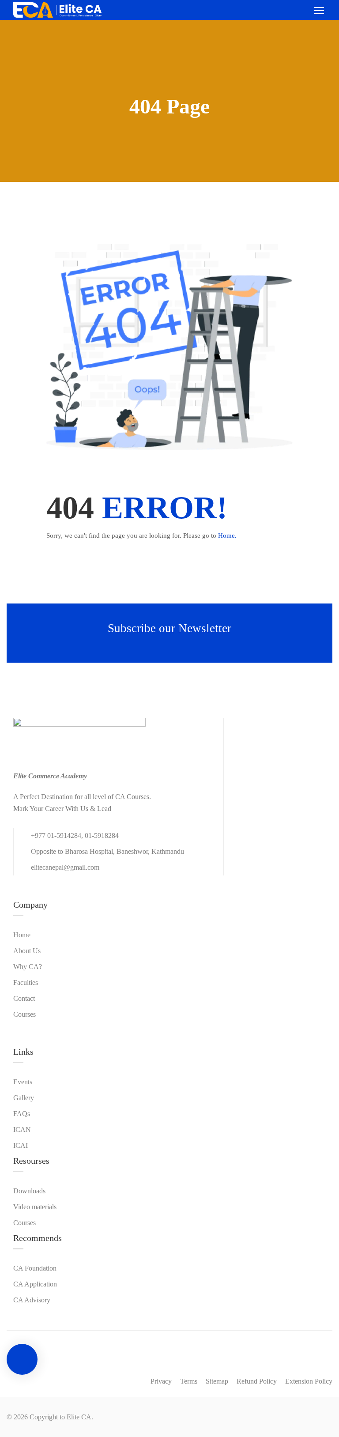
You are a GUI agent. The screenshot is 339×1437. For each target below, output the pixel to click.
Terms (188, 1381)
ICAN (22, 1129)
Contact (24, 998)
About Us (27, 950)
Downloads (29, 1191)
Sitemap (217, 1381)
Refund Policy (257, 1381)
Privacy (161, 1381)
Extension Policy (308, 1381)
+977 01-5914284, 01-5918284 (75, 835)
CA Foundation (34, 1268)
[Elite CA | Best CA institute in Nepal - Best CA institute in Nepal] (57, 10)
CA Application (35, 1284)
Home (21, 935)
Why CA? (27, 966)
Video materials (34, 1207)
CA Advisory (31, 1300)
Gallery (23, 1097)
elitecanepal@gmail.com (65, 867)
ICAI (20, 1145)
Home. (227, 535)
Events (22, 1082)
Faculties (25, 982)
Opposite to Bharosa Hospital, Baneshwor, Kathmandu (107, 851)
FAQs (21, 1113)
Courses (24, 1014)
